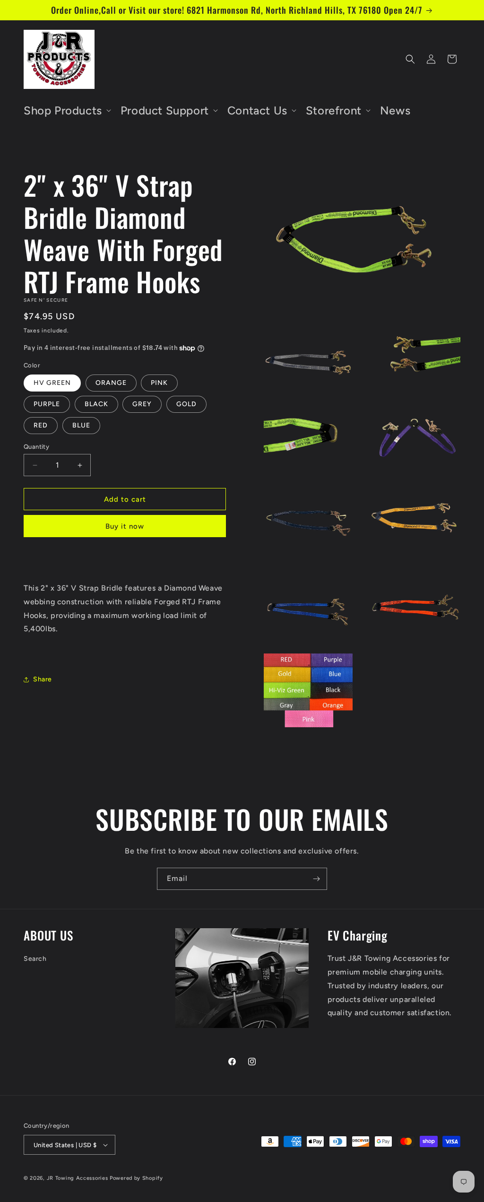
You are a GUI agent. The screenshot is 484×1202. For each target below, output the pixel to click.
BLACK (96, 404)
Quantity (36, 446)
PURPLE (47, 404)
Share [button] (42, 679)
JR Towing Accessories (77, 1178)
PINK (159, 383)
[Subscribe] (316, 879)
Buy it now (124, 526)
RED (41, 425)
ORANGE (111, 383)
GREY (142, 404)
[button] (66, 110)
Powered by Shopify (136, 1178)
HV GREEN (52, 383)
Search (35, 959)
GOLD (186, 404)
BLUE (81, 425)
